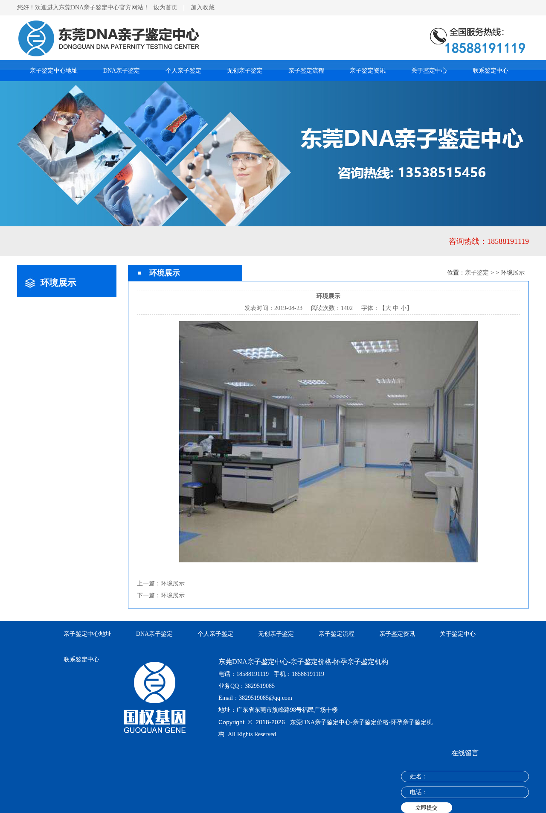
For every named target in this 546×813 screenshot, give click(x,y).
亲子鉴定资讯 (368, 70)
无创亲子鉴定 (245, 70)
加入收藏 (203, 7)
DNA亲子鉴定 (121, 70)
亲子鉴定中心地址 (54, 70)
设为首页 (165, 7)
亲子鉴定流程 (306, 70)
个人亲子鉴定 (183, 70)
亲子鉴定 (477, 272)
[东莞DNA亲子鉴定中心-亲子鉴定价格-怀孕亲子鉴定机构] (273, 18)
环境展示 (173, 583)
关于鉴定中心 (429, 70)
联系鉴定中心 (490, 70)
